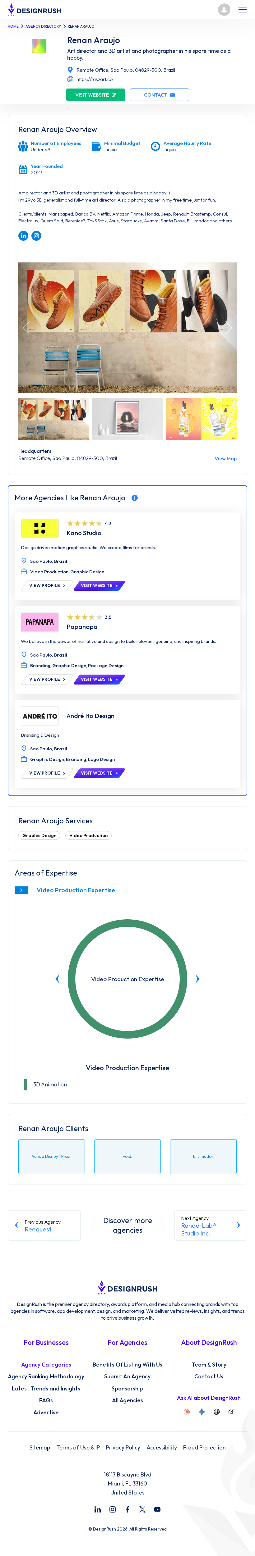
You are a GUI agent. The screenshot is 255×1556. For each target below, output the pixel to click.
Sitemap (40, 1447)
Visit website (92, 95)
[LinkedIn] (98, 1509)
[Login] (224, 9)
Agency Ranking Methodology (46, 1376)
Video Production (88, 835)
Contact (155, 95)
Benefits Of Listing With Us (127, 1364)
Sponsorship (127, 1388)
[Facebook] (127, 1509)
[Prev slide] (57, 979)
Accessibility (161, 1447)
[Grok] (231, 1412)
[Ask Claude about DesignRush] (187, 1412)
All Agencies (127, 1400)
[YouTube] (157, 1509)
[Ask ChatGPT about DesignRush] (217, 1412)
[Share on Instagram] (36, 236)
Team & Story (209, 1364)
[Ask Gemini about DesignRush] (202, 1412)
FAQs (46, 1400)
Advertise (46, 1412)
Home (13, 26)
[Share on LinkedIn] (23, 236)
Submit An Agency (127, 1376)
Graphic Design (39, 835)
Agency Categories (46, 1364)
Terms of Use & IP (78, 1447)
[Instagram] (112, 1509)
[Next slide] (197, 979)
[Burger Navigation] (242, 9)
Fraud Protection (204, 1447)
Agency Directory (43, 26)
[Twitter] (142, 1509)
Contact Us (208, 1376)
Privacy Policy (123, 1447)
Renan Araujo (93, 40)
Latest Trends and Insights (46, 1388)
